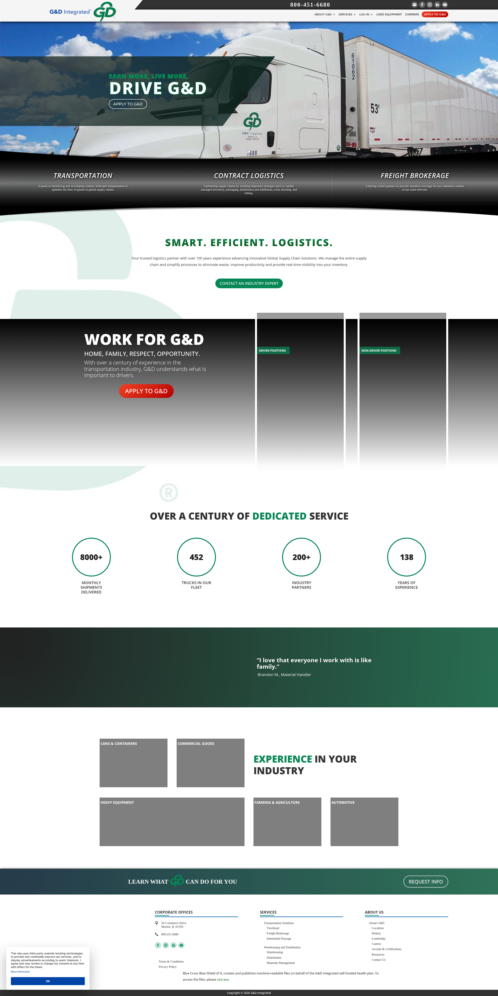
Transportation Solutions (279, 923)
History (376, 933)
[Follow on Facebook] (158, 945)
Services (345, 14)
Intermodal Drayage (279, 938)
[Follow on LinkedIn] (173, 945)
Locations (378, 928)
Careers (376, 943)
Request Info (426, 881)
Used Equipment (389, 14)
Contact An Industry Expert (249, 283)
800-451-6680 (310, 4)
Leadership (378, 938)
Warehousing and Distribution (282, 947)
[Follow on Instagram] (166, 945)
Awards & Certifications (387, 949)
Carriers (412, 14)
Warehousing (275, 952)
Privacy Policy (168, 966)
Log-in (364, 14)
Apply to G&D (435, 14)
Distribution (274, 957)
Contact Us (379, 959)
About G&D (323, 14)
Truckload (273, 928)
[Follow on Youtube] (181, 945)
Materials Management (281, 963)
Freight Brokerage (278, 933)
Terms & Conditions (171, 961)
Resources (378, 954)
